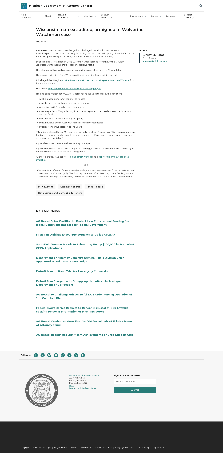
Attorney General (70, 187)
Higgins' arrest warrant (80, 157)
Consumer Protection (106, 16)
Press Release (95, 187)
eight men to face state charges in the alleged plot (74, 88)
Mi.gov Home (60, 447)
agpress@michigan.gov (154, 61)
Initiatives (88, 16)
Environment (136, 16)
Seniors (154, 16)
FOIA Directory (142, 447)
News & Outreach (63, 16)
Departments (159, 447)
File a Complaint (26, 16)
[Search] (200, 5)
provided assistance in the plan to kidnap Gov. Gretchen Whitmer (95, 80)
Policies (73, 447)
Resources (171, 16)
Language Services (124, 447)
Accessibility (85, 447)
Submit (135, 390)
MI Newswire (45, 187)
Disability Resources (103, 447)
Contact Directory (189, 16)
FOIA (71, 385)
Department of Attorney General (84, 375)
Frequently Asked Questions (82, 388)
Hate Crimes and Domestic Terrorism (60, 193)
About (48, 16)
